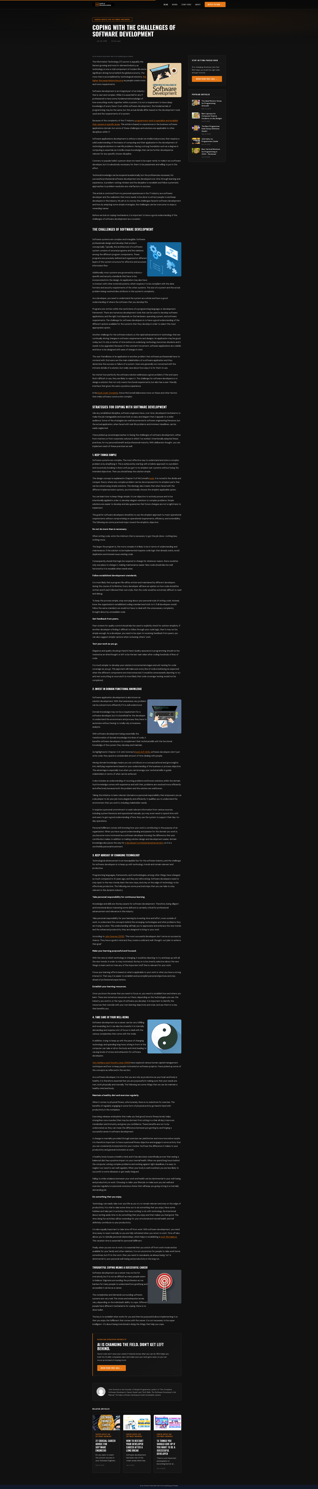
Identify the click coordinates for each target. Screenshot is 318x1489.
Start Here (186, 4)
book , (142, 752)
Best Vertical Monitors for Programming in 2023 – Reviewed (211, 151)
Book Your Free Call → (111, 1368)
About (198, 4)
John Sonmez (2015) (114, 936)
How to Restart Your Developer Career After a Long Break (134, 1445)
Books (175, 4)
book (108, 393)
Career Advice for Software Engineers (112, 19)
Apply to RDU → (215, 4)
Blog (166, 4)
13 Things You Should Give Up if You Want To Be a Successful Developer (166, 1447)
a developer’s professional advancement (144, 842)
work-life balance (169, 1236)
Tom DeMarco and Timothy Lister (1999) (111, 1062)
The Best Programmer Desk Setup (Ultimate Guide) (211, 128)
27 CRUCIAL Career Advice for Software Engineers (106, 1445)
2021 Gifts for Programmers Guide (210, 140)
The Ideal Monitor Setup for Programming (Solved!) (212, 103)
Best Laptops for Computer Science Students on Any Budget (212, 116)
